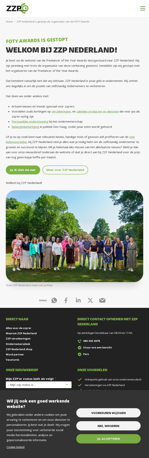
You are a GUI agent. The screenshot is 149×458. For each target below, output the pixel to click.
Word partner (15, 354)
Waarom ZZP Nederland (21, 333)
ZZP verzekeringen (18, 338)
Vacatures (12, 359)
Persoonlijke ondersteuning (30, 121)
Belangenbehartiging (25, 127)
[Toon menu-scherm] (142, 8)
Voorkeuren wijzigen (108, 413)
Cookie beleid (15, 447)
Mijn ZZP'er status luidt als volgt (30, 379)
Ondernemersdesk (18, 344)
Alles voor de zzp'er (18, 328)
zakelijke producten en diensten (97, 111)
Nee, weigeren (108, 426)
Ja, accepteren (108, 439)
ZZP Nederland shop (19, 349)
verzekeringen (61, 111)
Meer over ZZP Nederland (65, 170)
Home (9, 21)
